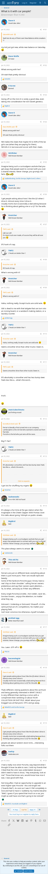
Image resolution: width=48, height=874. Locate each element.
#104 (45, 122)
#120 (45, 760)
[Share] (40, 29)
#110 (45, 334)
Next (32, 810)
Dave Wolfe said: (9, 127)
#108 (45, 259)
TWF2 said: (7, 229)
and (14, 707)
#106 (45, 194)
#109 (45, 287)
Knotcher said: (8, 264)
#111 (45, 362)
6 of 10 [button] (24, 810)
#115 (45, 530)
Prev (16, 810)
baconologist (8, 15)
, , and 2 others (23, 179)
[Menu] (3, 2)
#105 (45, 162)
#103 (45, 95)
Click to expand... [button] (24, 481)
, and (16, 804)
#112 (45, 419)
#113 (45, 456)
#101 (45, 29)
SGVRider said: (8, 535)
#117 (45, 627)
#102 (45, 65)
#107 (45, 224)
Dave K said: (7, 672)
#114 (45, 506)
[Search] (45, 2)
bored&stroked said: (10, 424)
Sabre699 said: (8, 34)
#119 (45, 723)
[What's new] (40, 2)
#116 (45, 569)
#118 (45, 668)
